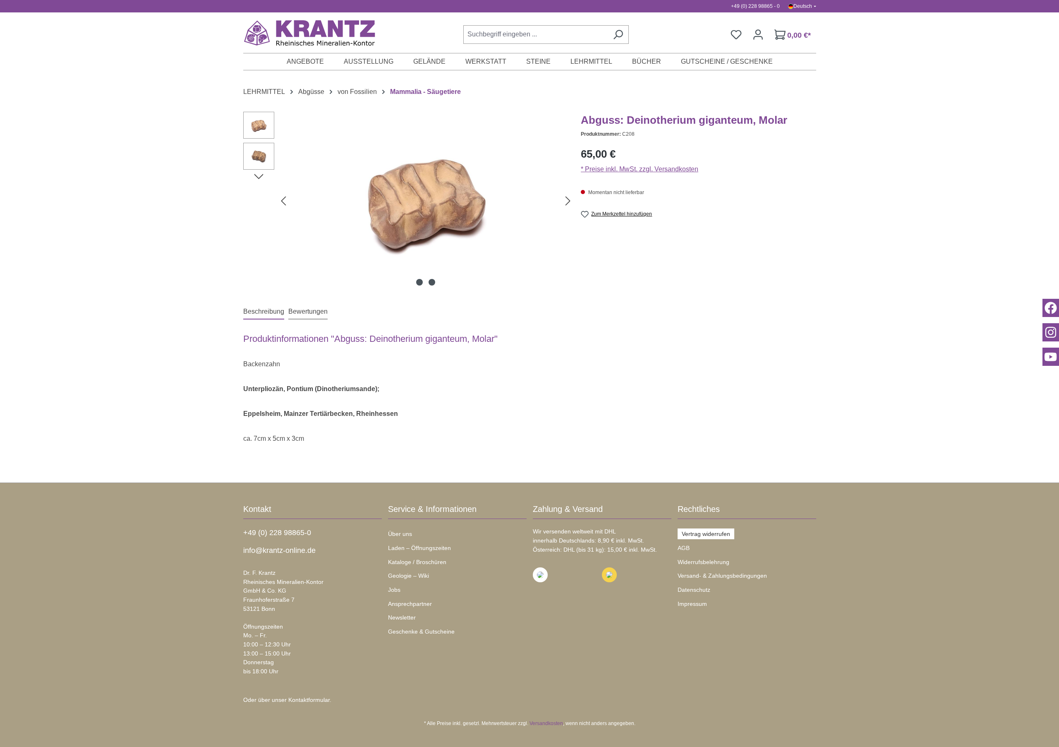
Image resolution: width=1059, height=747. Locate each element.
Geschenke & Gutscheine (421, 631)
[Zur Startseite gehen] (305, 32)
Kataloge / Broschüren (417, 562)
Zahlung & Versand (568, 509)
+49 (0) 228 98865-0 (277, 532)
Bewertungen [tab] (308, 311)
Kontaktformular (309, 700)
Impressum (692, 603)
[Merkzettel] (736, 34)
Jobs (394, 589)
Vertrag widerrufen (706, 534)
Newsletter (402, 617)
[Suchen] (618, 34)
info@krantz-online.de (279, 550)
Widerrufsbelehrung (703, 562)
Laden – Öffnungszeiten (419, 548)
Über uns (400, 534)
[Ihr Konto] (758, 34)
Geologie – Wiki (408, 575)
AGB (684, 548)
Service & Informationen (432, 509)
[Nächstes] (568, 200)
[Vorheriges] (283, 200)
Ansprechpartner (410, 603)
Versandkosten (546, 723)
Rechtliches (699, 509)
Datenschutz (694, 589)
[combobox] (535, 34)
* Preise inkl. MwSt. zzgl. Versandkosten (639, 169)
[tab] (263, 312)
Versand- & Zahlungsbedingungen (722, 575)
